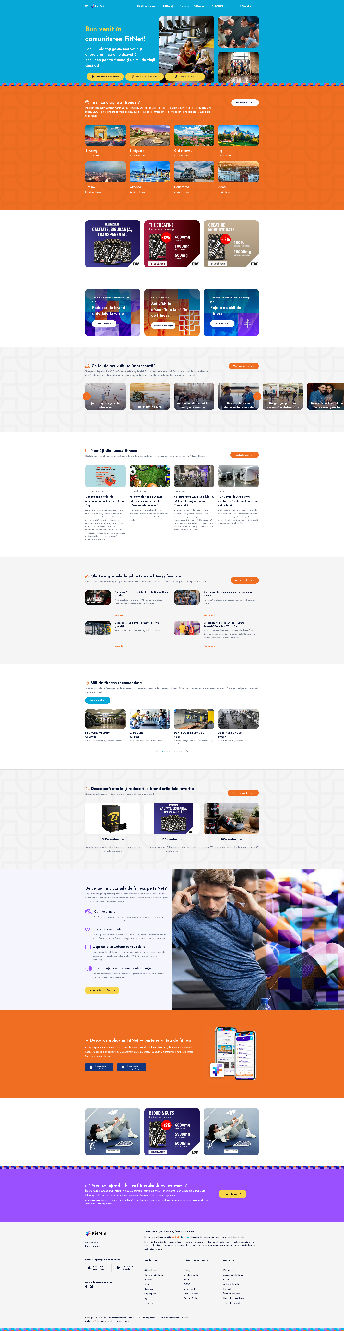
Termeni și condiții (148, 1317)
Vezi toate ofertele (244, 580)
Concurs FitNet (191, 1298)
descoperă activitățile (163, 325)
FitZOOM (188, 1284)
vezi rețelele (222, 323)
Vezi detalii (120, 615)
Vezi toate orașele (244, 102)
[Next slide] (257, 396)
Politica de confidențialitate (170, 1317)
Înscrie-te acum (232, 1193)
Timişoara (126, 1321)
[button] (162, 751)
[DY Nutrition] (112, 243)
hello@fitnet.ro (93, 1246)
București (148, 1288)
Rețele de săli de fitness (155, 1274)
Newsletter (228, 1288)
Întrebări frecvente (231, 1293)
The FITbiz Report (231, 1303)
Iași (145, 1298)
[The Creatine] (172, 243)
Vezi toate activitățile (243, 366)
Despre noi (228, 1270)
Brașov (147, 1284)
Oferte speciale (191, 1274)
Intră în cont (189, 1288)
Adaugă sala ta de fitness (101, 990)
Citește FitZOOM (187, 76)
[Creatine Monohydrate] (231, 243)
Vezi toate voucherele (242, 792)
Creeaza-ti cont (191, 1293)
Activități (148, 1279)
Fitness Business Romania (234, 1298)
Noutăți (169, 6)
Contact (226, 1279)
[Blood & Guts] (172, 1131)
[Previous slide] (87, 396)
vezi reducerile (104, 323)
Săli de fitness (150, 1270)
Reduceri (200, 6)
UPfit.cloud (131, 1317)
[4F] (112, 1131)
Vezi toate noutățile (244, 454)
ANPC (186, 1317)
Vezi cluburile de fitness (107, 76)
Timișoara (148, 1303)
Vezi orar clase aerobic (146, 76)
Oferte (185, 6)
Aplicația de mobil (231, 1284)
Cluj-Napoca (150, 1293)
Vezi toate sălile (97, 700)
